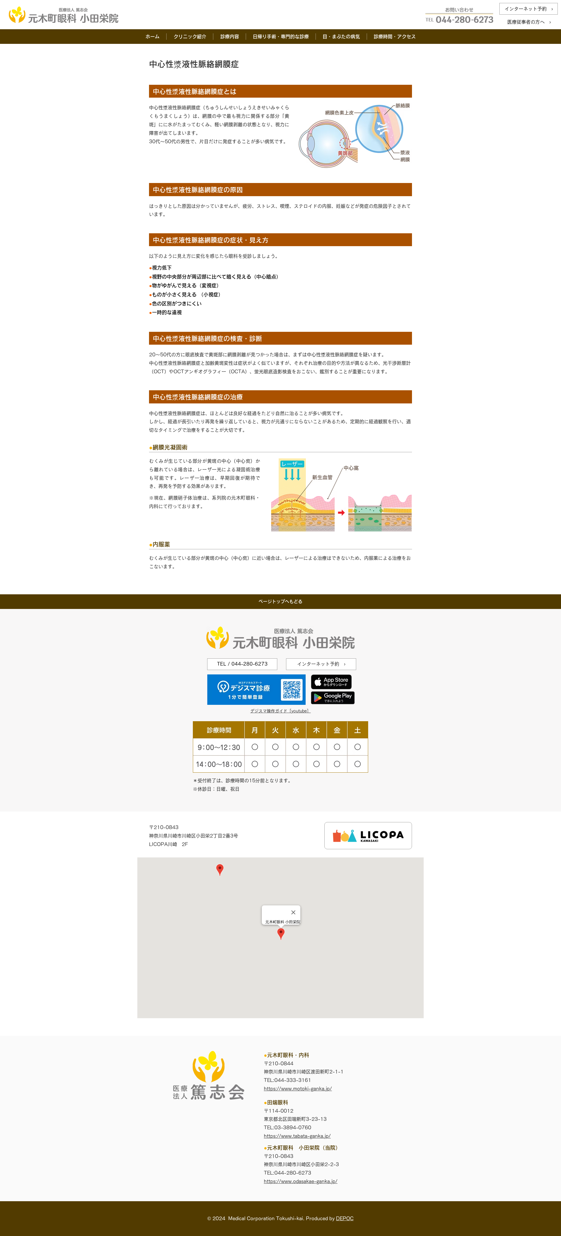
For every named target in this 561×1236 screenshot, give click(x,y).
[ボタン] (368, 835)
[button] (189, 36)
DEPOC (345, 1218)
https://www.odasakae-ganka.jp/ (300, 1181)
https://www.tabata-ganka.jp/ (297, 1136)
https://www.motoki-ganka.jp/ (298, 1088)
